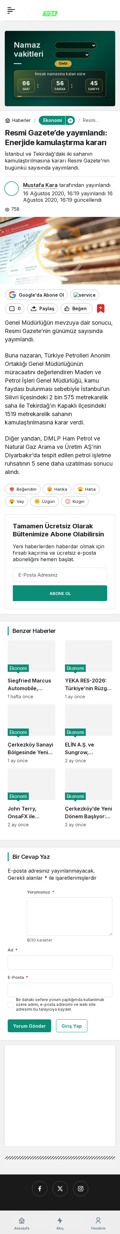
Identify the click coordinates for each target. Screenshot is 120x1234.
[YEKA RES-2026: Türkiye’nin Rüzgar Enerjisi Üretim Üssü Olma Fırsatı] (89, 669)
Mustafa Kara (40, 185)
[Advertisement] (63, 1095)
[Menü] (11, 10)
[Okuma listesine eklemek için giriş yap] (100, 308)
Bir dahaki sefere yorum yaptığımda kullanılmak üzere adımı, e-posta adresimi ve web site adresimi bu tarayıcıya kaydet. (60, 1004)
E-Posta (18, 977)
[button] (70, 120)
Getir (63, 63)
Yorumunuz (40, 892)
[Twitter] (60, 1188)
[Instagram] (80, 1188)
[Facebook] (39, 1188)
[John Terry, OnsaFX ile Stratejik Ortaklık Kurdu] (31, 797)
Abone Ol (60, 593)
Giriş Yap (71, 1026)
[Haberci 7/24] (43, 9)
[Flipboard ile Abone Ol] (84, 295)
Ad (13, 949)
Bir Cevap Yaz (31, 856)
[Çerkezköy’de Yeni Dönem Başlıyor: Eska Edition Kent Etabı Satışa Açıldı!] (89, 797)
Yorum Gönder (29, 1026)
